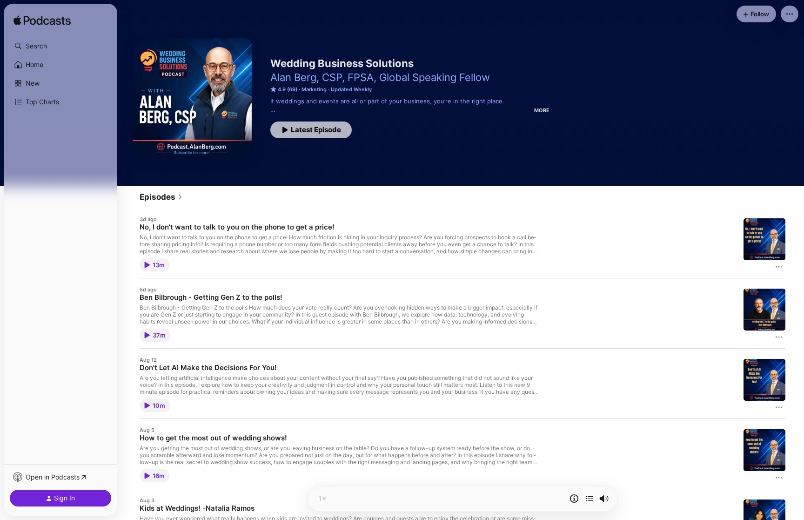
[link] (161, 197)
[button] (60, 46)
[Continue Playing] (589, 498)
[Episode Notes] (574, 498)
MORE (541, 110)
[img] (42, 21)
